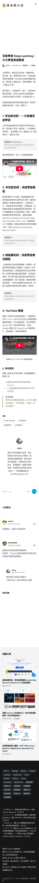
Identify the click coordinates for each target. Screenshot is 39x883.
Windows (7, 782)
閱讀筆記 (27, 793)
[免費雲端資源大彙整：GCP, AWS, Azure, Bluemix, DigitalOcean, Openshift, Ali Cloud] (19, 732)
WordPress (18, 782)
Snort (23, 778)
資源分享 (25, 65)
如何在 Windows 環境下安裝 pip (14, 858)
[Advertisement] (19, 33)
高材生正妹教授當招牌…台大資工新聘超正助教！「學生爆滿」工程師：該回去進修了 (21, 403)
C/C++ (6, 771)
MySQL (6, 778)
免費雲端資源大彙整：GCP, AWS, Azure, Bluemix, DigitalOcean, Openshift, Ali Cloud (18, 748)
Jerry (14, 570)
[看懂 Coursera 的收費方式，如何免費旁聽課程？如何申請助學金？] (19, 699)
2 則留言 (17, 718)
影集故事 (29, 782)
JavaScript (17, 775)
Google (32, 771)
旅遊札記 (7, 786)
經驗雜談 (17, 790)
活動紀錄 (17, 786)
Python (15, 778)
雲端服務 (7, 797)
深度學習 (18, 425)
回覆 (34, 524)
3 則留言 (32, 65)
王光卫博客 (8, 834)
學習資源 (22, 420)
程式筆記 (7, 790)
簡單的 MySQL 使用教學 (11, 849)
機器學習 (7, 425)
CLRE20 (7, 809)
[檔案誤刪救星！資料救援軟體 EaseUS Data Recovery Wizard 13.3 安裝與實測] (19, 667)
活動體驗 (27, 786)
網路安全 (27, 790)
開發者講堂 (22, 319)
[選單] (36, 4)
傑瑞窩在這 (24, 878)
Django (15, 771)
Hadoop (7, 775)
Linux (26, 775)
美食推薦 (7, 793)
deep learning (9, 420)
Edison (23, 771)
